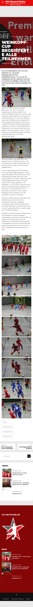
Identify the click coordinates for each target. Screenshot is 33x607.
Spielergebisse (16, 37)
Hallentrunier (8, 427)
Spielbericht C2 (17, 493)
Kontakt (28, 599)
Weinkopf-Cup (7, 436)
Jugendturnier (8, 431)
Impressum (6, 599)
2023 (5, 422)
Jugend (5, 37)
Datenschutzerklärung (17, 599)
